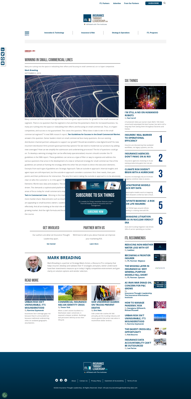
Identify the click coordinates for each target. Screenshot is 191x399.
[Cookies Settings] (4, 395)
